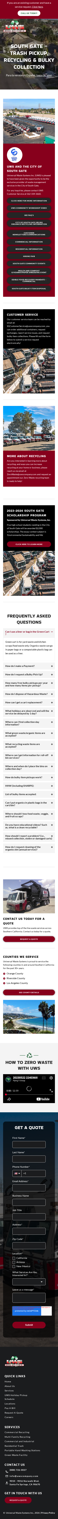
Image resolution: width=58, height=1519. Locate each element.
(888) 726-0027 (18, 1470)
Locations (10, 1403)
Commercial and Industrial (19, 1441)
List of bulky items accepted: (20, 794)
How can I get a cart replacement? (23, 702)
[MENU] (51, 26)
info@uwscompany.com (24, 1476)
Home (8, 1381)
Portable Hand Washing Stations (22, 1450)
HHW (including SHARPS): (19, 785)
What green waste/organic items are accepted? (25, 734)
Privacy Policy (48, 1512)
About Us (10, 1386)
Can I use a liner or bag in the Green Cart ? (27, 633)
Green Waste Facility (16, 1455)
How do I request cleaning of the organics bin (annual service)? (23, 848)
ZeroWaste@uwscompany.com (22, 474)
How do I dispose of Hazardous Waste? (26, 693)
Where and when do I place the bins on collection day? (26, 767)
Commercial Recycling (17, 1432)
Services (9, 1390)
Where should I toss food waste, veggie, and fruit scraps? (27, 815)
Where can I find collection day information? (22, 723)
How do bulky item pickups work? (23, 777)
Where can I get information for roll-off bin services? (26, 756)
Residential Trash (14, 1446)
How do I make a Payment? (20, 665)
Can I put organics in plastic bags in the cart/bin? (26, 804)
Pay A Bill (10, 1408)
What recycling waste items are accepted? (22, 745)
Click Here (37, 6)
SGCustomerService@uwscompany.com (26, 326)
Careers (9, 1417)
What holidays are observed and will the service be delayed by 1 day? (27, 712)
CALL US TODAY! (29, 13)
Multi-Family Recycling (17, 1437)
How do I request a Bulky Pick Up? (24, 674)
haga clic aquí (44, 75)
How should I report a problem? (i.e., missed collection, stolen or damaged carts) (28, 837)
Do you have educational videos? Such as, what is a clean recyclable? (26, 826)
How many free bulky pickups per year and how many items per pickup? (26, 684)
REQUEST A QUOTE (18, 1500)
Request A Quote (14, 1412)
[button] (29, 633)
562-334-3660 (34, 194)
